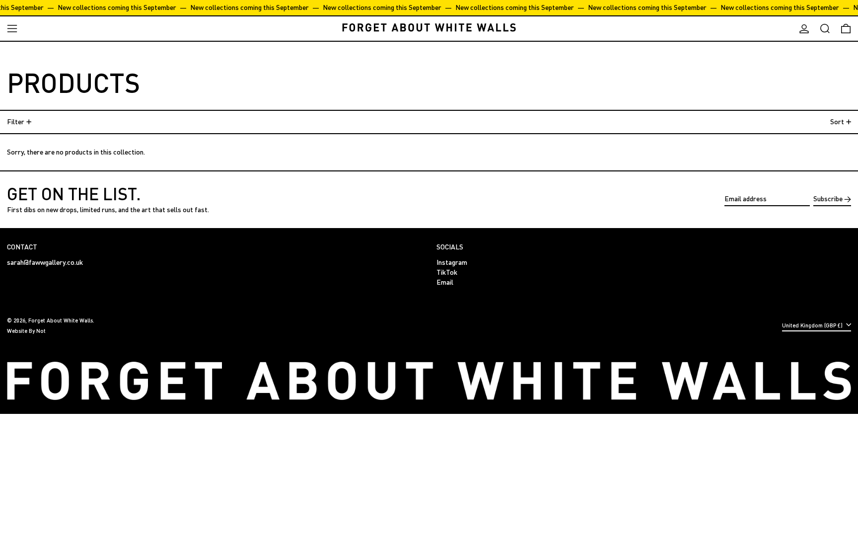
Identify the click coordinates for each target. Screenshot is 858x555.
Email (444, 282)
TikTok (446, 272)
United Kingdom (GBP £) (813, 325)
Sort (837, 121)
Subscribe (828, 198)
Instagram (451, 262)
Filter (15, 121)
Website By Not (26, 330)
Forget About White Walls (60, 320)
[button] (825, 28)
